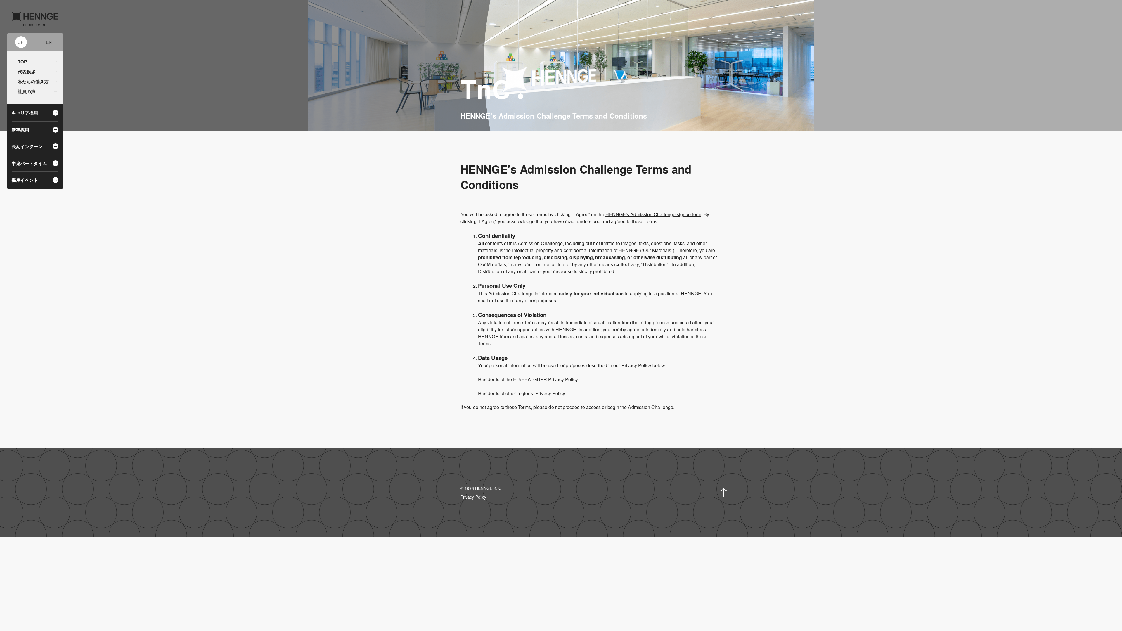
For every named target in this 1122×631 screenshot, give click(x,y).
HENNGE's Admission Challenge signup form (653, 214)
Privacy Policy (550, 393)
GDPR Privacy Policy (555, 379)
